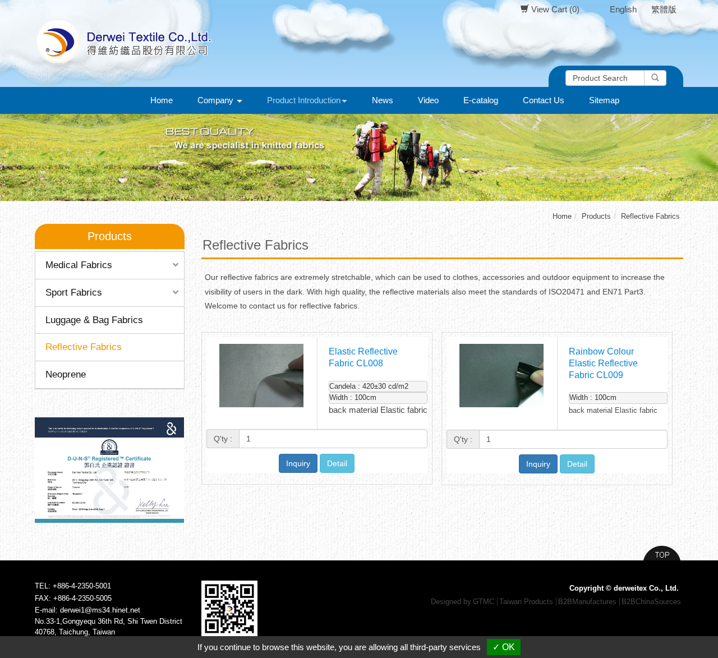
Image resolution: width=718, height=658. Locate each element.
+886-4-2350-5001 (82, 586)
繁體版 (663, 9)
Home (161, 100)
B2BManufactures (587, 601)
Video (428, 100)
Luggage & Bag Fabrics (94, 320)
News (382, 100)
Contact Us (543, 100)
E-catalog (480, 100)
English (623, 9)
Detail (337, 463)
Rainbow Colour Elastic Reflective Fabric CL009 (603, 363)
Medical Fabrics (78, 265)
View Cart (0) (554, 9)
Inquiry (298, 463)
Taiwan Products (526, 601)
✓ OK (504, 647)
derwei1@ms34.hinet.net (100, 610)
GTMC (483, 601)
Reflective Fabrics (83, 347)
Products (596, 216)
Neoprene (65, 374)
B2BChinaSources (651, 601)
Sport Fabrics (73, 292)
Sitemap (604, 100)
